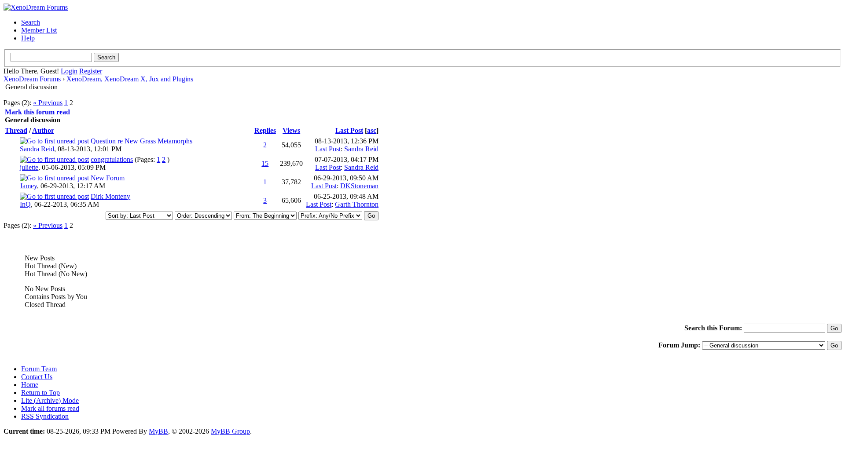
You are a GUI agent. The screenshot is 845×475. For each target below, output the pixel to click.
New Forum (108, 178)
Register (90, 71)
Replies (265, 130)
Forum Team (39, 369)
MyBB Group (230, 431)
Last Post (349, 130)
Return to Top (40, 392)
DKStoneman (359, 186)
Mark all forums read (50, 408)
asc (371, 130)
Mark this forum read (37, 112)
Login (69, 71)
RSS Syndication (45, 416)
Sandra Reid (37, 149)
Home (29, 384)
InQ (25, 204)
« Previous (47, 102)
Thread (16, 130)
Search (30, 22)
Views (291, 130)
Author (43, 130)
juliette (29, 167)
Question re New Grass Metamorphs (141, 141)
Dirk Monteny (110, 196)
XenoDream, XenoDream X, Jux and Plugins (129, 79)
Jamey (28, 186)
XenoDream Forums (32, 79)
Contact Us (36, 376)
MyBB (158, 431)
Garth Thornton (356, 204)
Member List (39, 30)
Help (28, 38)
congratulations (112, 159)
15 (264, 163)
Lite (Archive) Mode (50, 400)
